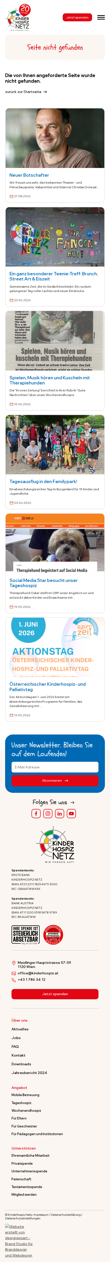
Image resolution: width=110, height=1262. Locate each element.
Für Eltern (19, 1118)
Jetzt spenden (77, 17)
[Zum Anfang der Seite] (101, 1234)
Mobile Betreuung (25, 1095)
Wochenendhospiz (26, 1110)
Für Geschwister (24, 1126)
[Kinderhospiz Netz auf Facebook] (36, 813)
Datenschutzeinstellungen (22, 1218)
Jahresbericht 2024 (29, 1072)
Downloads (21, 1064)
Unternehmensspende (29, 1171)
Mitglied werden (24, 1194)
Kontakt (18, 1055)
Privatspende (22, 1163)
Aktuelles (20, 1029)
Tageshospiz (21, 1103)
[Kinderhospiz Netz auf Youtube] (71, 813)
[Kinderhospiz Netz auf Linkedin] (59, 813)
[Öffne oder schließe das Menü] (101, 17)
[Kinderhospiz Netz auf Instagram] (47, 813)
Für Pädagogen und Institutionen (37, 1134)
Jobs (16, 1037)
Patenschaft (21, 1179)
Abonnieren (52, 780)
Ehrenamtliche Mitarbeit (30, 1155)
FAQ (15, 1046)
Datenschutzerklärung (66, 1215)
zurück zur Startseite (23, 91)
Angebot (19, 1088)
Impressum (41, 1215)
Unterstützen (24, 1148)
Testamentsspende (27, 1187)
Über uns (20, 1021)
